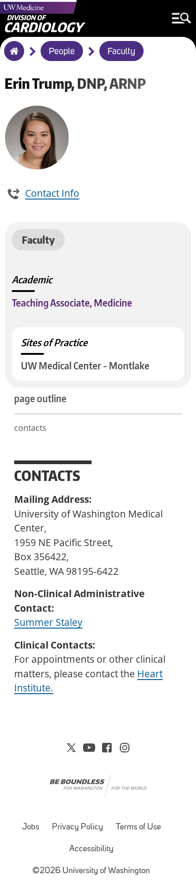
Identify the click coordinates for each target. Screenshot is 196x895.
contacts (30, 427)
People (62, 51)
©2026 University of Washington (91, 871)
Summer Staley (48, 622)
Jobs (30, 827)
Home (12, 57)
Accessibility (91, 849)
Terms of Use (138, 827)
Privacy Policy (77, 827)
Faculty (121, 51)
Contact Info (52, 193)
